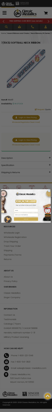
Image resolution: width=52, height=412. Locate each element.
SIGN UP (26, 219)
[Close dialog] (49, 191)
